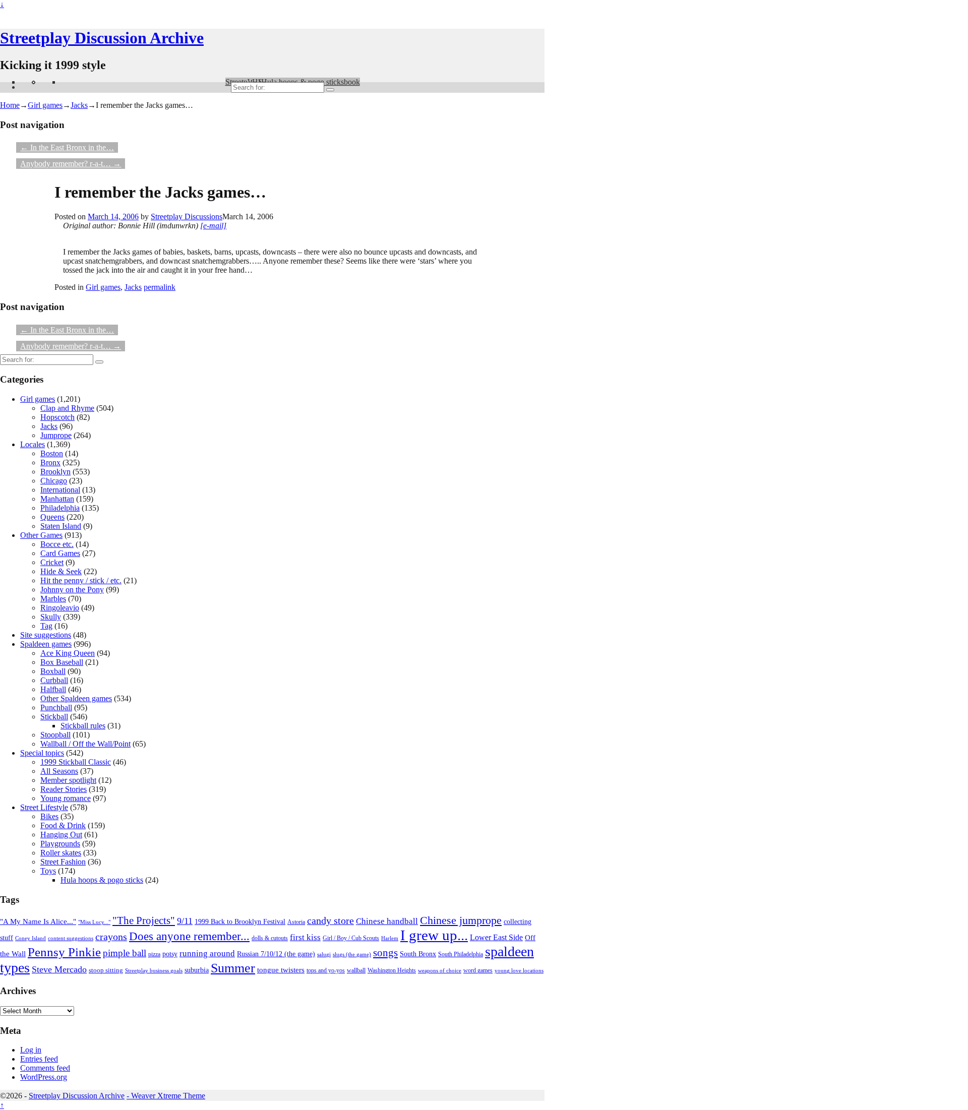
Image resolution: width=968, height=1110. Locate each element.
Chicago (53, 480)
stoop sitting (106, 970)
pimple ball (124, 953)
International (60, 489)
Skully (50, 616)
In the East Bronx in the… (67, 147)
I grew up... (434, 935)
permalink (159, 287)
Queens (52, 517)
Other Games (41, 535)
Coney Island (30, 938)
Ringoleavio (59, 607)
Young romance (65, 798)
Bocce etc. (57, 544)
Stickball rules (82, 725)
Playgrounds (60, 843)
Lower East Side (496, 937)
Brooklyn (55, 471)
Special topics (42, 753)
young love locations (519, 970)
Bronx (50, 462)
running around (207, 953)
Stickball (54, 716)
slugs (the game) (352, 954)
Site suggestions (45, 635)
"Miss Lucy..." (94, 922)
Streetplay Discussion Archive (102, 38)
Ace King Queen (67, 653)
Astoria (296, 922)
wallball (356, 970)
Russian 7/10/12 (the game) (276, 954)
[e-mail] (213, 225)
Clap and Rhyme (67, 408)
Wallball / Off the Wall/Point (85, 743)
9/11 (185, 921)
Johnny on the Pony (72, 589)
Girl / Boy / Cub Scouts (351, 938)
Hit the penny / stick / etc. (81, 580)
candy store (330, 920)
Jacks (79, 105)
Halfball (53, 689)
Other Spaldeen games (76, 698)
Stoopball (55, 734)
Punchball (56, 707)
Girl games (45, 105)
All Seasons (59, 771)
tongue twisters (281, 970)
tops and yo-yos (326, 970)
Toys (48, 871)
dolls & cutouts (270, 938)
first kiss (305, 937)
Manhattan (57, 499)
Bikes (49, 816)
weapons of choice (439, 970)
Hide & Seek (61, 571)
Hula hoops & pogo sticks (101, 880)
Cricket (52, 562)
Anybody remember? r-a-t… (70, 163)
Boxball (53, 671)
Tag (46, 626)
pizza (154, 954)
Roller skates (60, 852)
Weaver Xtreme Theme (168, 1095)
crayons (111, 937)
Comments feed (45, 1068)
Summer (233, 968)
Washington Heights (392, 970)
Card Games (60, 553)
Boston (51, 453)
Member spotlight (68, 780)
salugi (324, 954)
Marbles (53, 598)
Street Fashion (63, 861)
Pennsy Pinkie (64, 952)
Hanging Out (61, 834)
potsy (169, 954)
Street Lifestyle (44, 807)
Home (10, 105)
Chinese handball (387, 921)
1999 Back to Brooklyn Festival (240, 921)
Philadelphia (60, 508)
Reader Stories (63, 789)
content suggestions (70, 938)
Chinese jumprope (461, 920)
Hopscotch (57, 417)
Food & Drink (63, 825)
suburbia (197, 970)
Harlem (389, 938)
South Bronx (418, 954)
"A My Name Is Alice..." (38, 921)
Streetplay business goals (154, 970)
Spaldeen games (46, 644)
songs (385, 953)
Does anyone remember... (189, 936)
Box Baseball (61, 662)
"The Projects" (143, 920)
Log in (30, 1049)
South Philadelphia (460, 954)
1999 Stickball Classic (75, 762)
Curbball (54, 680)
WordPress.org (43, 1077)
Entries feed (39, 1059)
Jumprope (56, 435)
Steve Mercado (59, 969)
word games (478, 970)
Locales (32, 444)
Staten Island (60, 526)
